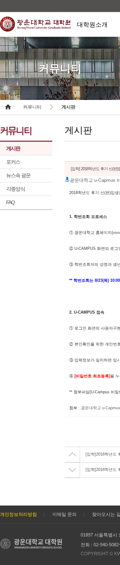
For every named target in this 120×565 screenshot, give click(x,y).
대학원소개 (92, 24)
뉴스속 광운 (18, 175)
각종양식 (15, 189)
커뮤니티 (32, 106)
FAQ (10, 202)
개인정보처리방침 (18, 514)
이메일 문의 (64, 514)
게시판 (68, 106)
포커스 (13, 162)
